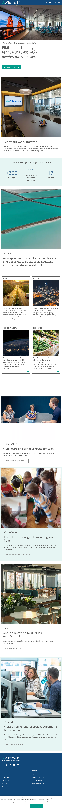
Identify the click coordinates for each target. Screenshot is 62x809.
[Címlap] (11, 2)
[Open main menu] (59, 2)
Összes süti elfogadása (36, 806)
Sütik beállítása (23, 806)
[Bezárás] (59, 798)
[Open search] (55, 2)
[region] (31, 802)
